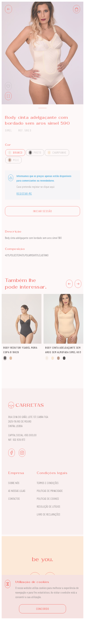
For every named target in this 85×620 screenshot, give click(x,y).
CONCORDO (42, 608)
